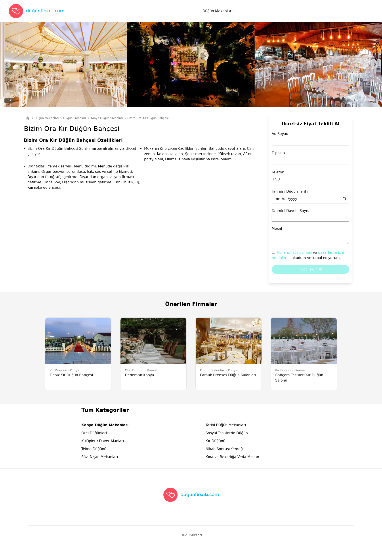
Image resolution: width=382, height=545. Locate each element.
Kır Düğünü (215, 441)
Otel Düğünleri (94, 433)
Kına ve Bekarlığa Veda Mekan (232, 457)
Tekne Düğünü (93, 449)
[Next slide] (374, 64)
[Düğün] (28, 118)
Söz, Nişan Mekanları (99, 457)
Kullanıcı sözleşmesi (295, 252)
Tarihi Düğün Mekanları (226, 425)
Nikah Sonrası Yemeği (225, 449)
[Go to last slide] (7, 64)
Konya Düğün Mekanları (104, 425)
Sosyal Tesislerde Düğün (227, 433)
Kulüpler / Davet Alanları (102, 441)
